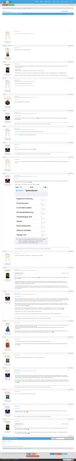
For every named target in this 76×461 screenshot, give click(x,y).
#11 (69, 253)
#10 (69, 175)
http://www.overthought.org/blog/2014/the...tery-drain (24, 33)
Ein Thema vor (14, 438)
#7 (69, 128)
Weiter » (10, 11)
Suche (71, 1)
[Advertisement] (38, 22)
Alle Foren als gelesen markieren (33, 456)
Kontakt (52, 453)
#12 (69, 269)
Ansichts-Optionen (70, 13)
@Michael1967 (17, 131)
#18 (69, 391)
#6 (69, 112)
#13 (69, 293)
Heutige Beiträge (65, 1)
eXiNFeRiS (35, 113)
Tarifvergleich (48, 1)
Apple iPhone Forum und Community (9, 8)
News (42, 1)
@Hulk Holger (17, 373)
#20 (69, 421)
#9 (69, 159)
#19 (69, 406)
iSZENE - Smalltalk (27, 8)
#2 (69, 47)
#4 (69, 80)
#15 (69, 339)
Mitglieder (65, 453)
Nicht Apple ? (19, 8)
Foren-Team (59, 453)
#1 (69, 31)
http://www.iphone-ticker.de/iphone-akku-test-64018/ (24, 85)
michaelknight (35, 270)
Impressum (19, 453)
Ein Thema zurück (7, 438)
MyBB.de (11, 459)
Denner (34, 81)
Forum (37, 1)
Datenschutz (23, 453)
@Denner (16, 99)
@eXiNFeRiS (17, 134)
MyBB (17, 459)
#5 (69, 96)
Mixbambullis (35, 97)
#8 (69, 144)
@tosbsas (17, 83)
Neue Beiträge (56, 1)
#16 (69, 355)
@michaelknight (18, 115)
